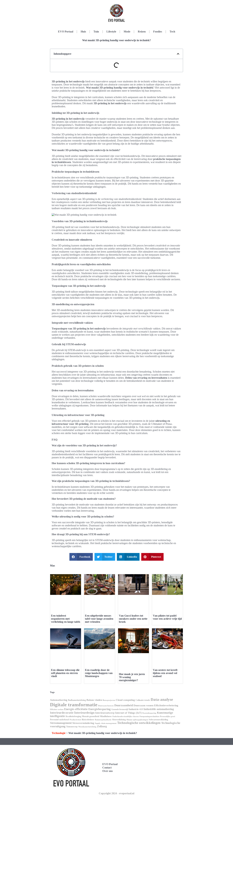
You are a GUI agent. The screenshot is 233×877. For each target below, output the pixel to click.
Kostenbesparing (149, 713)
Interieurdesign (84, 712)
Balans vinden (94, 700)
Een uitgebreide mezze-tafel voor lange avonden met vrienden (99, 618)
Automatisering (58, 700)
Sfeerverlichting (119, 719)
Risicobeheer (88, 719)
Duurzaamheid (123, 705)
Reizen (142, 31)
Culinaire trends (143, 700)
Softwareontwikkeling (158, 719)
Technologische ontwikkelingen (139, 723)
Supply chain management (105, 723)
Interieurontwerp (104, 712)
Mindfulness (106, 716)
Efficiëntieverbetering (166, 705)
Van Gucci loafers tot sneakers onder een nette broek (133, 618)
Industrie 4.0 (136, 709)
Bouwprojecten (109, 700)
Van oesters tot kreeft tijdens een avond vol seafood (165, 673)
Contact (107, 767)
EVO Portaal (65, 31)
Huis (83, 31)
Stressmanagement (61, 722)
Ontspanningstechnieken (149, 716)
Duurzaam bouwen (106, 706)
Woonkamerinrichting (87, 727)
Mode (127, 31)
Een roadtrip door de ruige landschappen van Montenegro (99, 673)
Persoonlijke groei (167, 716)
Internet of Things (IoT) (128, 712)
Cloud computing (125, 700)
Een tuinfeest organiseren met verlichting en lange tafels (65, 618)
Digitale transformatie (73, 704)
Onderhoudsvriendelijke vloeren (125, 716)
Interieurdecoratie (62, 712)
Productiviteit (75, 720)
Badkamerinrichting (77, 700)
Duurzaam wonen (143, 705)
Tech (172, 31)
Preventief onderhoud (59, 719)
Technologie (58, 733)
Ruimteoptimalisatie (103, 720)
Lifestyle (111, 31)
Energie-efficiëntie (76, 709)
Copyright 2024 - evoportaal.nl (116, 793)
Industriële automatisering (158, 709)
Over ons (107, 771)
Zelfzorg (102, 726)
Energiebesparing (99, 709)
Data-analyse (162, 699)
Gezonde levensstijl (119, 709)
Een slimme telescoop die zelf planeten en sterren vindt (65, 673)
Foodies (157, 31)
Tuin (96, 31)
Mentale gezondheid (90, 716)
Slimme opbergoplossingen (137, 720)
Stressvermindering (83, 723)
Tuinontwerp (72, 726)
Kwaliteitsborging (73, 716)
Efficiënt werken (56, 709)
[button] (178, 53)
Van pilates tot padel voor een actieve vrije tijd (167, 617)
